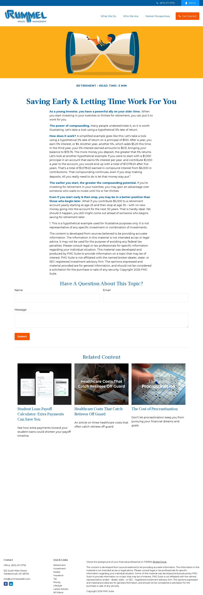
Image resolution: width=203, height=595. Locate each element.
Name (19, 290)
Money (57, 582)
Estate (56, 572)
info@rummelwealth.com (17, 579)
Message (20, 309)
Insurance (58, 575)
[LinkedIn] (11, 584)
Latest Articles (60, 589)
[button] (108, 16)
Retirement (59, 565)
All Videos (58, 592)
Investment (59, 568)
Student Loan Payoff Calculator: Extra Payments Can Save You (41, 414)
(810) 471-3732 (167, 3)
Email (107, 290)
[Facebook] (6, 584)
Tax (55, 578)
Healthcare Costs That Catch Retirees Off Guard (98, 411)
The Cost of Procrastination (155, 409)
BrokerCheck (159, 562)
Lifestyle (57, 585)
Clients (192, 3)
